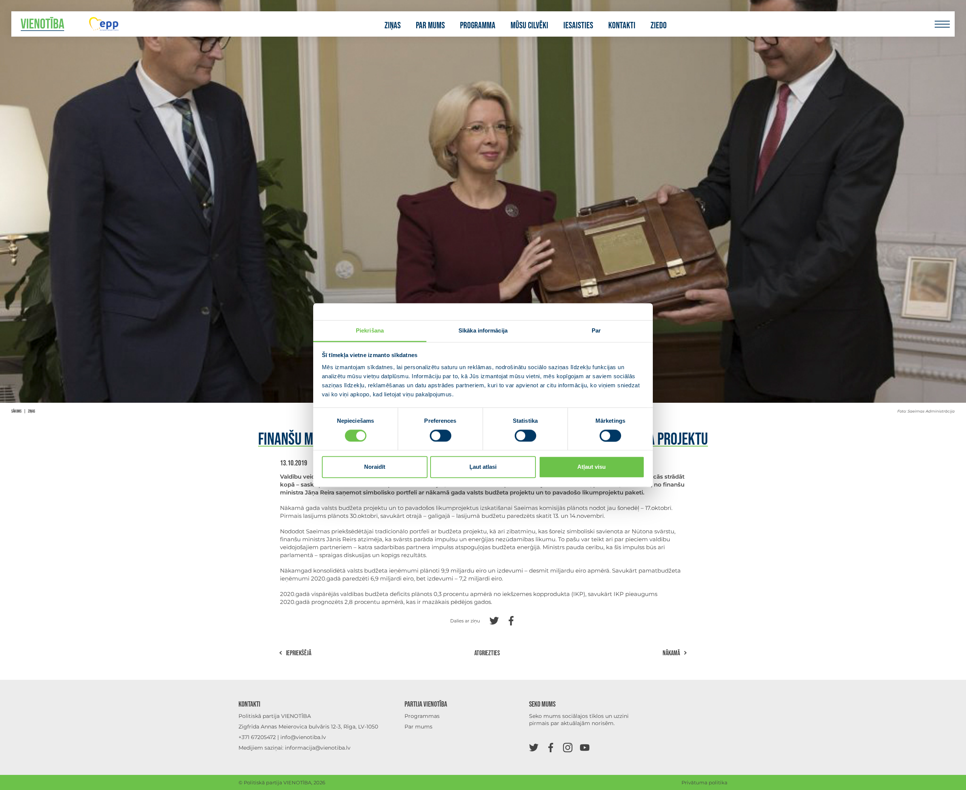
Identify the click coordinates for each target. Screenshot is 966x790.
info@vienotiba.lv (303, 737)
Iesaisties (578, 25)
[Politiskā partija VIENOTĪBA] (42, 24)
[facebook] (550, 747)
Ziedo (659, 25)
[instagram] (567, 747)
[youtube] (584, 747)
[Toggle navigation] (942, 24)
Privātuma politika (704, 782)
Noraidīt (374, 467)
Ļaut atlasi (483, 467)
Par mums (430, 25)
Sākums (16, 411)
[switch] (440, 436)
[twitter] (533, 747)
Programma (477, 25)
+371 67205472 (257, 737)
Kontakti (621, 25)
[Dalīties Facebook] (511, 619)
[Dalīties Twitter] (494, 619)
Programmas (422, 716)
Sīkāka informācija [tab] (483, 330)
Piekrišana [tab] (370, 330)
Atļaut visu (591, 467)
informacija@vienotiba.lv (318, 747)
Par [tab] (596, 330)
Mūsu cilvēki (529, 25)
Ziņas (393, 25)
